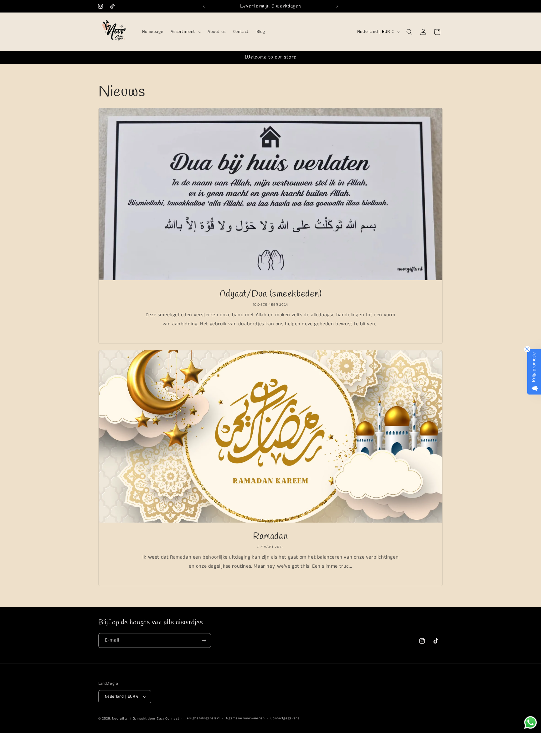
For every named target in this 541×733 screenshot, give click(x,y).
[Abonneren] (204, 640)
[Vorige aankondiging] (204, 6)
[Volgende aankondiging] (337, 6)
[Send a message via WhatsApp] (530, 722)
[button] (185, 32)
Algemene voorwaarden (245, 718)
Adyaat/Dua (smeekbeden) (270, 294)
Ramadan (270, 536)
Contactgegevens (285, 718)
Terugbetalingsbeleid (202, 718)
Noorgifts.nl (121, 718)
